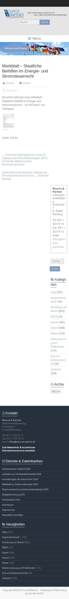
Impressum (8, 505)
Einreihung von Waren (13, 542)
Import (54, 327)
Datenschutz (8, 510)
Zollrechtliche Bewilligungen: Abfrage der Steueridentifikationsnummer (25, 175)
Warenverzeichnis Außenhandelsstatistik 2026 (25, 489)
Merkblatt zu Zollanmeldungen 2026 (20, 484)
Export (54, 322)
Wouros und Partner (16, 48)
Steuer (26, 83)
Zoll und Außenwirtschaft (58, 360)
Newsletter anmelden (12, 515)
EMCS (54, 316)
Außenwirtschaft (10, 537)
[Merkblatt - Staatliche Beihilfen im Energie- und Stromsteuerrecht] (8, 115)
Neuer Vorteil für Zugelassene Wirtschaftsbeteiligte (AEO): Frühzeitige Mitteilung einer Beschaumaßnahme (25, 159)
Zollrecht (56, 369)
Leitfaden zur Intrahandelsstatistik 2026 (21, 474)
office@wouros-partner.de (22, 442)
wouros (9, 83)
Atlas (53, 292)
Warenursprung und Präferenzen (18, 568)
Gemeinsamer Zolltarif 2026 (16, 469)
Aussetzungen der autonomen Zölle (20, 479)
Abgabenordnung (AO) (13, 494)
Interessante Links (11, 499)
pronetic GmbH (36, 593)
